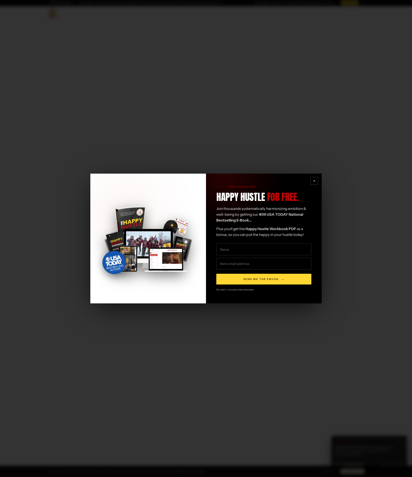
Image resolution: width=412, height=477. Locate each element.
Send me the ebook (264, 279)
